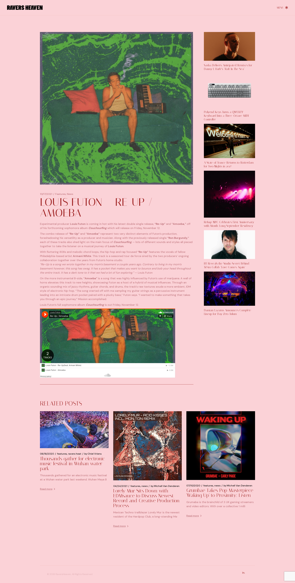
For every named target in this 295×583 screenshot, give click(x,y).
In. (243, 573)
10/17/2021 (46, 194)
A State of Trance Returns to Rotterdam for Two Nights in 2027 (229, 164)
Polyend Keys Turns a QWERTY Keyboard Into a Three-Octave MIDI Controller (226, 115)
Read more (46, 489)
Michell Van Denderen (165, 486)
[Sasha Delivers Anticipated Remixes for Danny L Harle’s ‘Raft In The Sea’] (229, 46)
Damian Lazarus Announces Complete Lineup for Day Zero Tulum (227, 312)
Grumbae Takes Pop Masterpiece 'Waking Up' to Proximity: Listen (219, 492)
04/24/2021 (120, 486)
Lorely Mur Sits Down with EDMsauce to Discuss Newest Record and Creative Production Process (146, 498)
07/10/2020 (193, 485)
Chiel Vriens (93, 453)
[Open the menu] (282, 7)
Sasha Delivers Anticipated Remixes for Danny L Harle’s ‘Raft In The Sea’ (228, 67)
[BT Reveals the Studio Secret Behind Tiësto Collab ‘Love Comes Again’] (229, 244)
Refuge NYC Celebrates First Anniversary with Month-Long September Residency (229, 224)
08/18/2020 (47, 453)
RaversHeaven (63, 574)
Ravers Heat (74, 453)
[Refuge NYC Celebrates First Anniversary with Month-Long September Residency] (229, 194)
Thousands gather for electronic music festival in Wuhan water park (72, 463)
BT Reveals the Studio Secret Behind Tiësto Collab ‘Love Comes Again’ (226, 265)
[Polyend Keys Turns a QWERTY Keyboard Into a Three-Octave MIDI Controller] (229, 90)
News (70, 194)
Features (60, 194)
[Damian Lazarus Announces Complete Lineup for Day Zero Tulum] (229, 289)
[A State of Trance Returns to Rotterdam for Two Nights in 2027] (229, 141)
